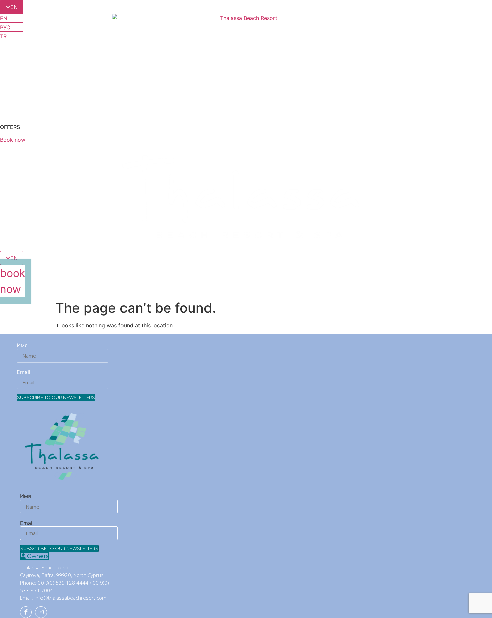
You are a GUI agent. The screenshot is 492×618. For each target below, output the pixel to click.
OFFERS (10, 127)
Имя (22, 345)
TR (3, 36)
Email (23, 372)
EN (3, 18)
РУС (5, 27)
